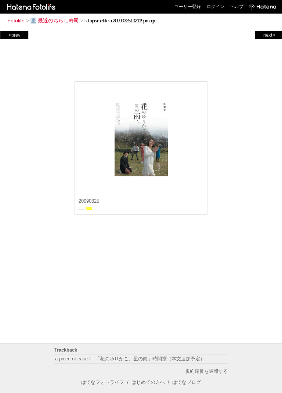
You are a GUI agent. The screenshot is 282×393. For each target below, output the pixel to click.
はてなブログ (186, 382)
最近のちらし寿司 (58, 20)
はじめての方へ (148, 382)
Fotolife (16, 20)
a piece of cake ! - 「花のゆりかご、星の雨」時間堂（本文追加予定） (130, 358)
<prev (14, 35)
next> (269, 35)
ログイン (215, 6)
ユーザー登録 (187, 6)
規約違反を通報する (206, 371)
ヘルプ (236, 6)
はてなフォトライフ (102, 382)
